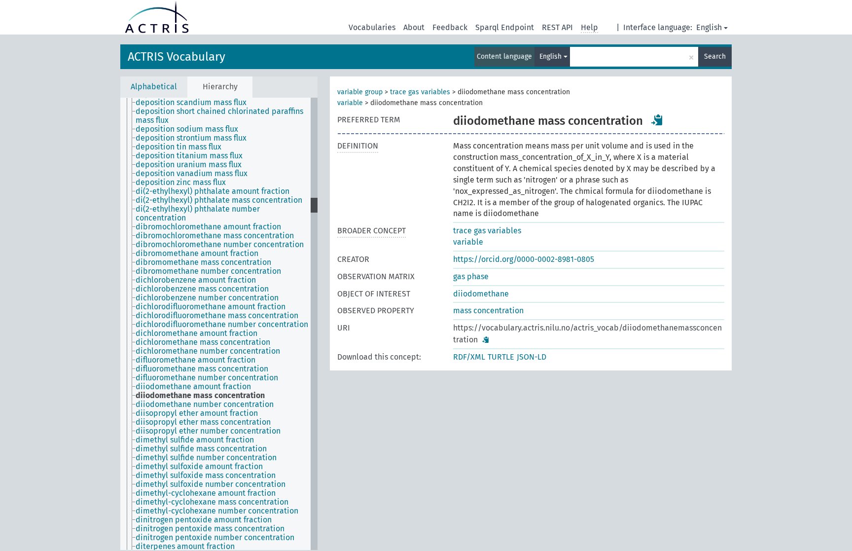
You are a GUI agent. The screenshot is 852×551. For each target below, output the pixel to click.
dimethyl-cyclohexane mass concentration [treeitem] (212, 502)
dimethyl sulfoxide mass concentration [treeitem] (206, 475)
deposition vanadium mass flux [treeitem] (192, 173)
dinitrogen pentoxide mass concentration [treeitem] (210, 528)
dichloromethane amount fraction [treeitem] (196, 333)
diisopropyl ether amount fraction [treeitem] (197, 413)
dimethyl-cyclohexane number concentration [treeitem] (217, 511)
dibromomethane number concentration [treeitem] (208, 271)
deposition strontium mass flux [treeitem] (191, 138)
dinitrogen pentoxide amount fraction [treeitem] (204, 519)
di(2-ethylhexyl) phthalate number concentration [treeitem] (198, 213)
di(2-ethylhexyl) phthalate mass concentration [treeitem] (219, 200)
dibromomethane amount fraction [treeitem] (197, 253)
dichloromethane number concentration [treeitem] (208, 351)
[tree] (219, 324)
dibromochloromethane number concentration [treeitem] (220, 244)
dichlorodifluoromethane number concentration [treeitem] (222, 324)
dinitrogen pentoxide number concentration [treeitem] (215, 537)
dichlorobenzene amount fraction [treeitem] (196, 280)
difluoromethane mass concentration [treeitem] (202, 369)
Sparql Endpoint (504, 27)
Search (715, 56)
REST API (557, 27)
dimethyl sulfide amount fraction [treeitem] (195, 440)
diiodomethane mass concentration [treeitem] (200, 395)
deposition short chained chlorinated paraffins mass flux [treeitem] (219, 116)
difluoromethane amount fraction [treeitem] (195, 360)
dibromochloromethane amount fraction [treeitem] (208, 226)
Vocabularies (372, 27)
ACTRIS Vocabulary (176, 57)
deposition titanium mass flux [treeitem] (189, 155)
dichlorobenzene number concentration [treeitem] (207, 298)
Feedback (449, 27)
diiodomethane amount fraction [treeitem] (193, 386)
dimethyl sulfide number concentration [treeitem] (206, 457)
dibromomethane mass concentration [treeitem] (203, 262)
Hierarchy (220, 86)
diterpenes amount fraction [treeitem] (185, 546)
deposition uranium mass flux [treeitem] (189, 164)
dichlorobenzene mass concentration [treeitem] (202, 289)
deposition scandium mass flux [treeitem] (191, 102)
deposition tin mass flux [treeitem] (178, 147)
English (709, 27)
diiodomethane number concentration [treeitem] (205, 404)
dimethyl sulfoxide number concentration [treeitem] (210, 484)
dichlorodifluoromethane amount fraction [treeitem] (210, 306)
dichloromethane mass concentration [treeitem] (203, 342)
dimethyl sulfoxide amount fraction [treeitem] (199, 466)
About (414, 27)
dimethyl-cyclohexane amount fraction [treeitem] (206, 493)
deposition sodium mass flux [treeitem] (187, 129)
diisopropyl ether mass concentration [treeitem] (203, 422)
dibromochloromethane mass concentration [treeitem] (215, 235)
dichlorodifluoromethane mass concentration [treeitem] (217, 315)
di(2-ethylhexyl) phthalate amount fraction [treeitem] (212, 191)
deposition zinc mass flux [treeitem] (181, 182)
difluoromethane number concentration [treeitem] (207, 377)
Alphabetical (154, 86)
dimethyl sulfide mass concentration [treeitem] (201, 448)
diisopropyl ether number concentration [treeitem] (208, 431)
